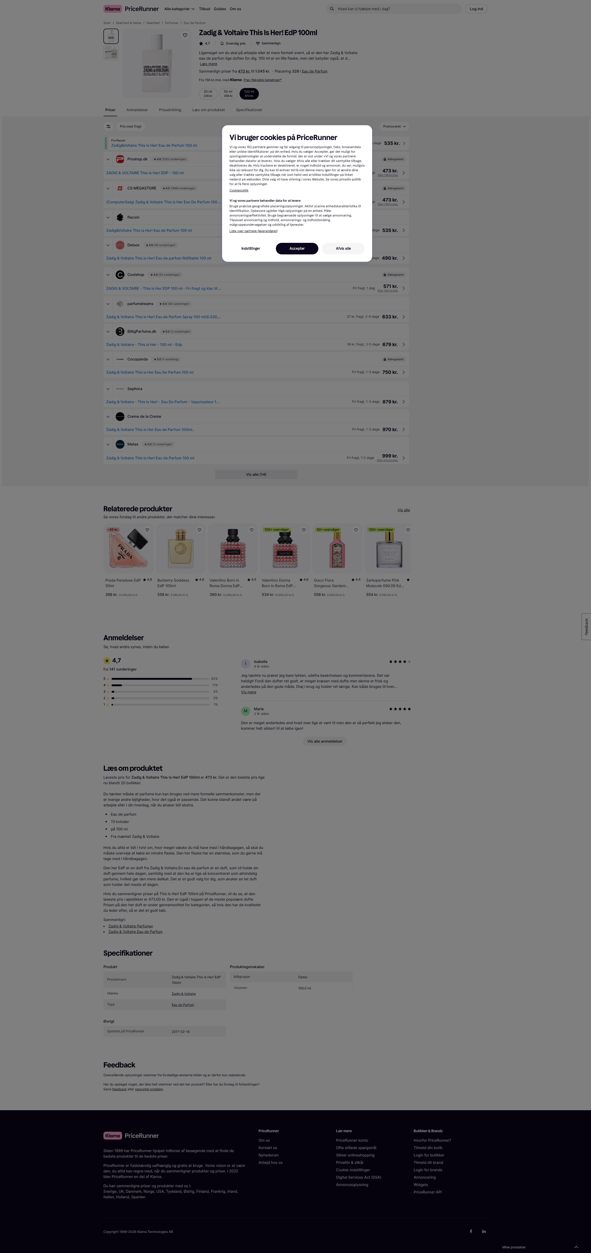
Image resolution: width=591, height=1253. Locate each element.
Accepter (297, 248)
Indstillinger (250, 248)
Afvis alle (343, 248)
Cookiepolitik (238, 190)
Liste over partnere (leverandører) (253, 231)
